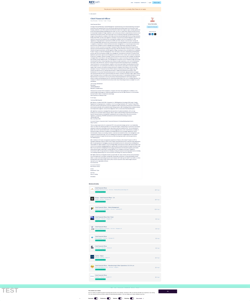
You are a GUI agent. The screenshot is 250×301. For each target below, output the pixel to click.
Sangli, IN (116, 267)
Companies (137, 2)
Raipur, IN (107, 257)
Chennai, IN (109, 247)
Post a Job (157, 2)
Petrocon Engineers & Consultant (102, 228)
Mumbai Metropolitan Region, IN (121, 189)
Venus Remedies (93, 20)
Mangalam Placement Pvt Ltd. (101, 189)
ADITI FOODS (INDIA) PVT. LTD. (101, 267)
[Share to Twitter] (155, 34)
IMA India (97, 257)
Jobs (132, 2)
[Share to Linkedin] (152, 34)
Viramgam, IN (111, 238)
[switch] (109, 298)
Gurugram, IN (108, 199)
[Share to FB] (150, 34)
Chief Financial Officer (100, 192)
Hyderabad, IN (119, 209)
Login (150, 2)
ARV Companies (98, 238)
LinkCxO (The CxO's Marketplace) (102, 209)
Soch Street (97, 247)
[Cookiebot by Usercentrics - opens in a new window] (79, 298)
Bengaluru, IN (109, 218)
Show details (139, 298)
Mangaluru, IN (119, 228)
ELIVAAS (97, 199)
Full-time (101, 20)
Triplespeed (97, 218)
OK (168, 291)
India (105, 20)
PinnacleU (97, 277)
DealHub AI (143, 2)
